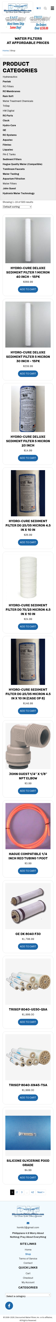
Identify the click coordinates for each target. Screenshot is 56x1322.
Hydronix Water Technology (19, 193)
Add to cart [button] (28, 289)
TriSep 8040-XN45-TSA (28, 1085)
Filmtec (7, 144)
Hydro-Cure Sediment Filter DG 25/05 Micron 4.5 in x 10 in (28, 525)
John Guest (9, 188)
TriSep (6, 106)
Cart (28, 1273)
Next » (40, 1192)
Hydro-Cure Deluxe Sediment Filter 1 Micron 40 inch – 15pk (28, 272)
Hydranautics (10, 76)
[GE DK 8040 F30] (28, 906)
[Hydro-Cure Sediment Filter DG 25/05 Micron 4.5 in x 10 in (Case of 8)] (28, 661)
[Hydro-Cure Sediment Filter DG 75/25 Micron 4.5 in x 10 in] (28, 577)
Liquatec (8, 149)
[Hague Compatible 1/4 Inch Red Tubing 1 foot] (28, 826)
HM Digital (8, 110)
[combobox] (28, 1295)
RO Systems (10, 135)
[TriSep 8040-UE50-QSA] (28, 981)
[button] (9, 1306)
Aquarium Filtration (14, 178)
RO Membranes (11, 91)
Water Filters (10, 183)
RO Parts (8, 115)
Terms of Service (28, 1258)
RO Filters (8, 86)
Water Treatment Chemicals (18, 101)
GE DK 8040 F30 (28, 934)
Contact (28, 1263)
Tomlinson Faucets (14, 169)
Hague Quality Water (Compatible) (22, 164)
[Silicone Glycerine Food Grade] (28, 1132)
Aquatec (8, 140)
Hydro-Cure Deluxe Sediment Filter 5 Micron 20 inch (28, 441)
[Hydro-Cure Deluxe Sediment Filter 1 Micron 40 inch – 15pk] (28, 240)
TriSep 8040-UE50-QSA (28, 1009)
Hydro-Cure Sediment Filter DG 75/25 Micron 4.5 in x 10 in (28, 609)
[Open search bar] (45, 8)
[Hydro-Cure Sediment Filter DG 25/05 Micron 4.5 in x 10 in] (28, 493)
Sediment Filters (12, 159)
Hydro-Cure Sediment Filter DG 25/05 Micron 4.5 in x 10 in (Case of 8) (28, 694)
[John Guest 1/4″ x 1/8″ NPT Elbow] (28, 746)
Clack (6, 120)
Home (6, 50)
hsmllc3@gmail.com (28, 1227)
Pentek (7, 81)
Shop (28, 1254)
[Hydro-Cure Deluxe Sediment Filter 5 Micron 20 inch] (28, 408)
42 (32, 1192)
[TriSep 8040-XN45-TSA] (28, 1057)
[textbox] (28, 1296)
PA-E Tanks (9, 154)
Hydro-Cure (9, 125)
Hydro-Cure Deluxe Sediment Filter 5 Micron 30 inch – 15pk (28, 357)
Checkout (28, 1278)
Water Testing (11, 174)
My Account (28, 1282)
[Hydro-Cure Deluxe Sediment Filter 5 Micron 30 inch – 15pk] (28, 324)
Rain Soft (8, 96)
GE (4, 130)
